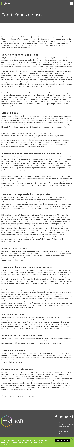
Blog (60, 433)
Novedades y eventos (64, 426)
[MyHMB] (5, 3)
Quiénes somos (62, 422)
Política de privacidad (64, 429)
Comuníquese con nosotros (66, 424)
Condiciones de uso (63, 431)
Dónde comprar (62, 440)
